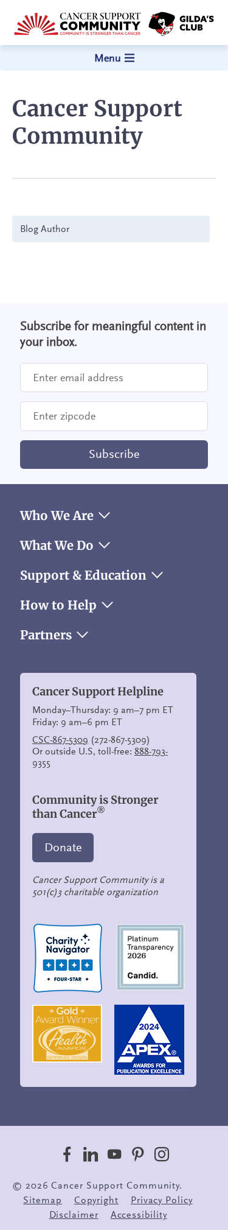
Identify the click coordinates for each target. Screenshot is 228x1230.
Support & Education (83, 575)
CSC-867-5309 (60, 739)
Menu (107, 58)
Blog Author (44, 228)
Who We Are (57, 515)
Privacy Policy (162, 1200)
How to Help (58, 605)
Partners (46, 635)
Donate (62, 847)
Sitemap (42, 1200)
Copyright (96, 1200)
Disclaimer (73, 1214)
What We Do (57, 545)
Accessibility (139, 1214)
